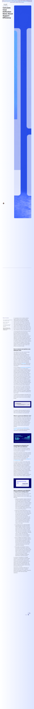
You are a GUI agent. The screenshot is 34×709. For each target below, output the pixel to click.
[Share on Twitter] (30, 613)
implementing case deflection (26, 367)
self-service (23, 363)
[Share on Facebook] (28, 613)
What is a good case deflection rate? (6, 323)
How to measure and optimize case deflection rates (7, 320)
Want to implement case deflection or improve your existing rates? (7, 329)
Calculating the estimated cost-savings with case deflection (6, 325)
